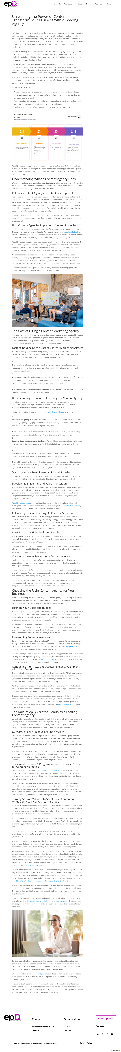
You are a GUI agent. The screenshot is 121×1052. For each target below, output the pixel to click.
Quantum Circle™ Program (48, 659)
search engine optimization (41, 901)
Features (68, 4)
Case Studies (84, 4)
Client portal (105, 1018)
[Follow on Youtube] (112, 1034)
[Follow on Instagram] (107, 1034)
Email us (36, 1031)
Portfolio (57, 4)
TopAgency (69, 646)
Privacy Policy (86, 1043)
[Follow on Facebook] (102, 1034)
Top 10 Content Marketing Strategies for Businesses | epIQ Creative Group (42, 881)
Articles (98, 4)
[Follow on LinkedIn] (97, 1034)
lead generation (62, 901)
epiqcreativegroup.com (43, 1027)
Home (67, 1027)
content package (41, 974)
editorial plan (71, 232)
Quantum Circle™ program (69, 506)
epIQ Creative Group (56, 412)
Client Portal (111, 4)
